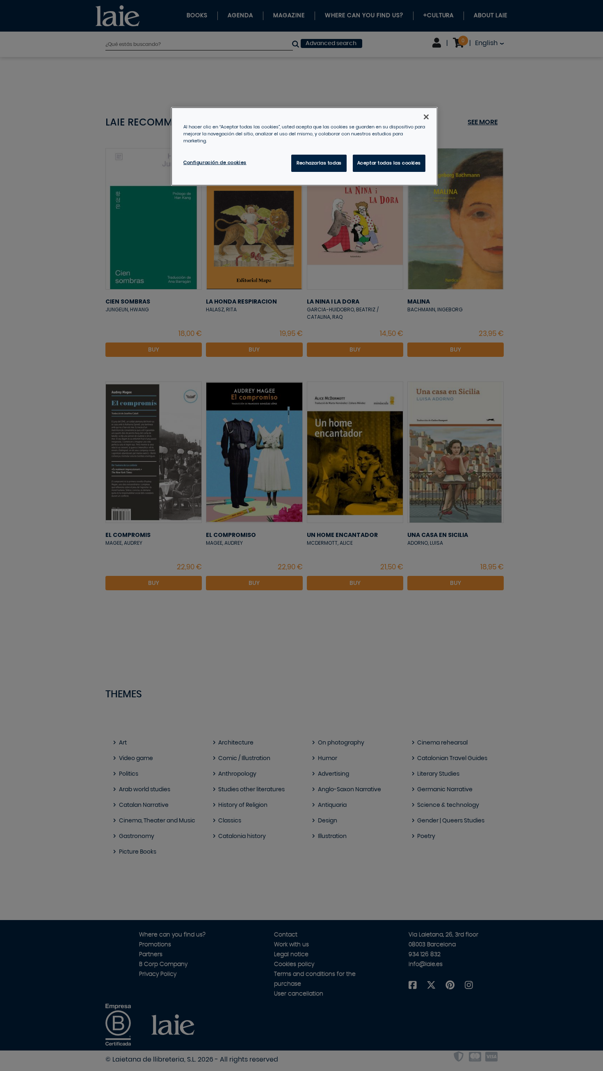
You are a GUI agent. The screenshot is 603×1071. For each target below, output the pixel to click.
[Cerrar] (426, 117)
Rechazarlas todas (319, 163)
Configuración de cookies (215, 162)
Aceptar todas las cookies (389, 163)
